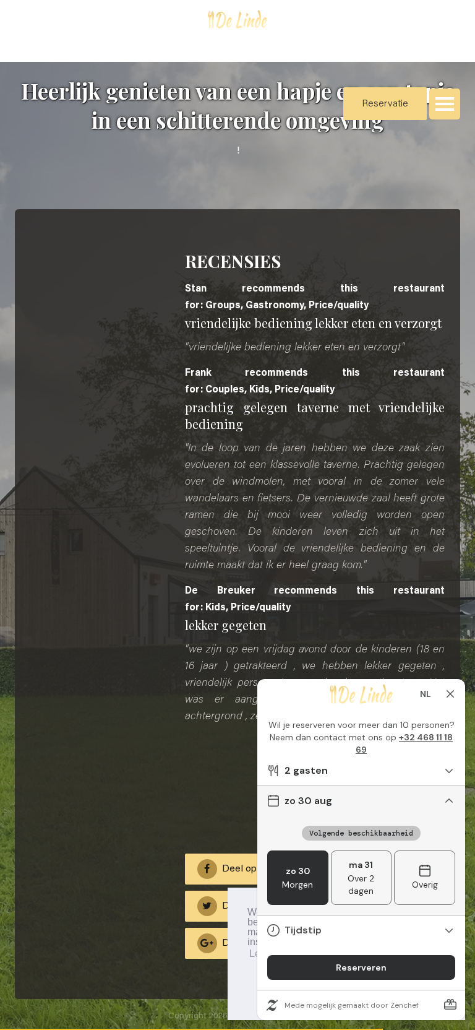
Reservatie (385, 104)
